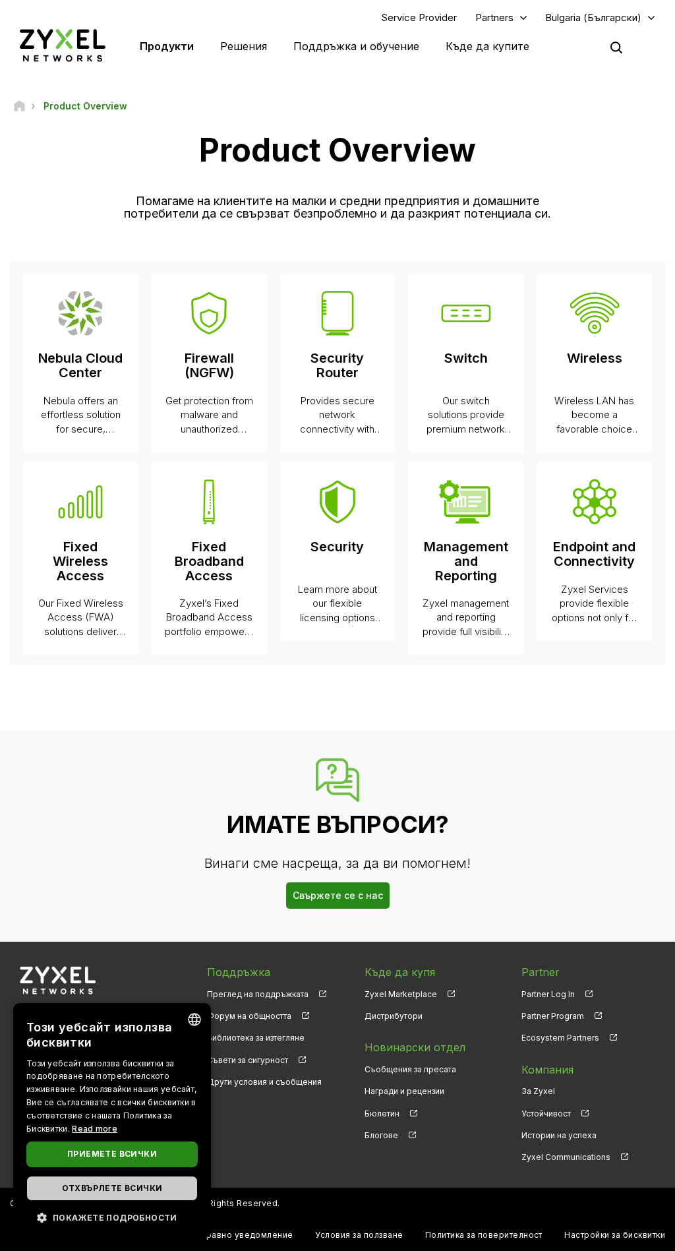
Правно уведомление (246, 1235)
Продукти (167, 46)
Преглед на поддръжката (257, 994)
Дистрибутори (394, 1016)
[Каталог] (19, 105)
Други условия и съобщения (264, 1082)
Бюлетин (382, 1113)
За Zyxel (538, 1091)
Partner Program (552, 1016)
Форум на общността (249, 1016)
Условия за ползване (359, 1235)
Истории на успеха (559, 1135)
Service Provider (419, 17)
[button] (112, 1217)
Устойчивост (546, 1113)
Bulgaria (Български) (593, 17)
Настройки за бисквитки (614, 1235)
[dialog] (112, 1120)
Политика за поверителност (484, 1235)
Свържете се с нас (338, 895)
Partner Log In (548, 994)
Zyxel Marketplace (401, 994)
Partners (494, 17)
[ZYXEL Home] (62, 45)
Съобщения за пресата (410, 1069)
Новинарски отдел (415, 1047)
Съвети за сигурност (247, 1060)
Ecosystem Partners (560, 1038)
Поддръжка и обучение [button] (356, 46)
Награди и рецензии (404, 1091)
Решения (243, 46)
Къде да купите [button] (487, 46)
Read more (94, 1129)
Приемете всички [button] (112, 1154)
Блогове (381, 1135)
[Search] (616, 47)
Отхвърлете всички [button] (112, 1188)
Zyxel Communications (565, 1157)
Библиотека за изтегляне (256, 1038)
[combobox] (194, 1019)
